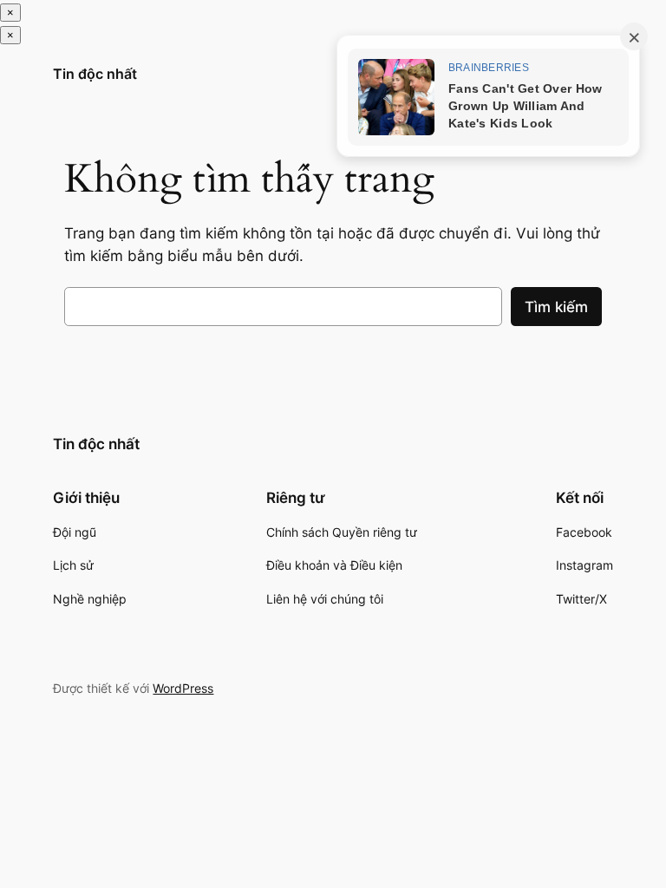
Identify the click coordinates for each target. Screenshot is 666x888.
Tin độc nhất (95, 73)
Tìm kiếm (556, 307)
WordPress (183, 688)
